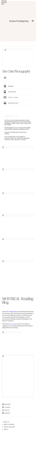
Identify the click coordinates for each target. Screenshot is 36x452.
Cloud (14, 439)
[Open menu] (33, 21)
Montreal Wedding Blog (23, 446)
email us (11, 324)
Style (11, 439)
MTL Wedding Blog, (12, 311)
